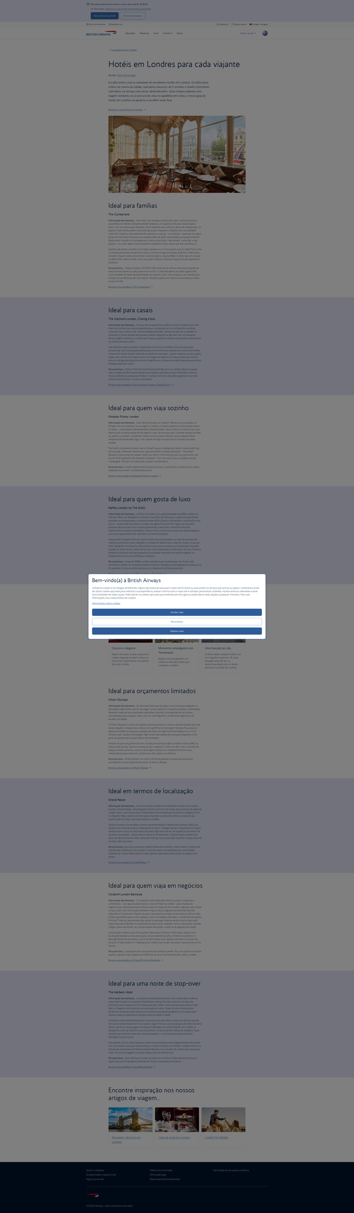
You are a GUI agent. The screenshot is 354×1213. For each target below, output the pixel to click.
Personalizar (177, 621)
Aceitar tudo (177, 612)
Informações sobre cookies (106, 603)
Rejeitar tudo (177, 631)
